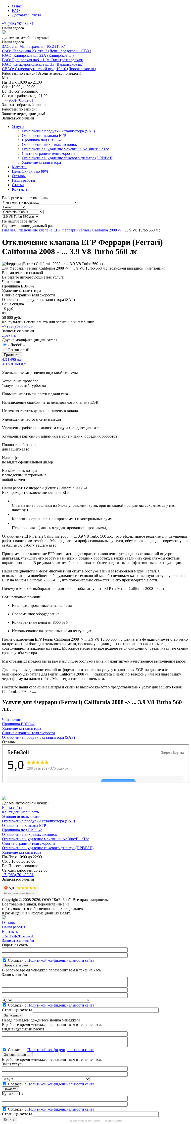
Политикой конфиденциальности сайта (60, 960)
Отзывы (19, 176)
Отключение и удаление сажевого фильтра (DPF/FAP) (67, 158)
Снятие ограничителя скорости (48, 153)
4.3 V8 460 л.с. (14, 364)
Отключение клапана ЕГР (44, 135)
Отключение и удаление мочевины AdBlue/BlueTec (65, 149)
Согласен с (51, 960)
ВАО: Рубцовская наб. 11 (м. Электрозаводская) (42, 60)
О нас (17, 6)
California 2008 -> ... (108, 230)
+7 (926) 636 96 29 (17, 326)
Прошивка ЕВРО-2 (18, 724)
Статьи (18, 185)
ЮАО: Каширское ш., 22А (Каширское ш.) (38, 55)
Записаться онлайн (18, 940)
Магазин (19, 167)
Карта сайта (12, 807)
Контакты (20, 189)
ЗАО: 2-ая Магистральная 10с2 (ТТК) (33, 46)
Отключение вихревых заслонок (49, 144)
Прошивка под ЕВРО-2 (42, 140)
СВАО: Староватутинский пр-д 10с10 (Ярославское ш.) (49, 69)
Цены (30, 171)
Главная (8, 230)
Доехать (9, 335)
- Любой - (16, 345)
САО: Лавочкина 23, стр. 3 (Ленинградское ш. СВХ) (46, 51)
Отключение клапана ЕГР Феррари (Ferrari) (53, 230)
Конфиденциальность (20, 812)
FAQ (16, 10)
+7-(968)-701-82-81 (18, 23)
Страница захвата (17, 1010)
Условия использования (22, 816)
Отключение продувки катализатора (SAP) (58, 131)
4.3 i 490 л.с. (12, 359)
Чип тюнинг (12, 719)
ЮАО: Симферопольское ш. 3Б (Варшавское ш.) (42, 64)
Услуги (18, 126)
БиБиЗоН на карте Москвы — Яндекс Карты (95, 1120)
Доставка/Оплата (26, 15)
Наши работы (23, 180)
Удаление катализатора (41, 162)
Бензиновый (18, 350)
